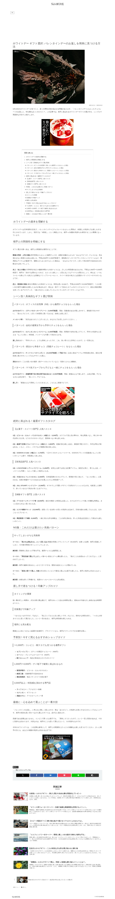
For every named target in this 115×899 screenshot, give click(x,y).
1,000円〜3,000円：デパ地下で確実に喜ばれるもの (41, 208)
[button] (92, 775)
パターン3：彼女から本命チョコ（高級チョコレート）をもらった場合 (47, 170)
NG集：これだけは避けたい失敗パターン (39, 187)
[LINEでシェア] (78, 775)
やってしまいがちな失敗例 (34, 189)
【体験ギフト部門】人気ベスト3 (36, 184)
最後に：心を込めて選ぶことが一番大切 (39, 214)
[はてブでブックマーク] (50, 775)
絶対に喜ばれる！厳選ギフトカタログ (38, 176)
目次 (26, 153)
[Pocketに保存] (64, 775)
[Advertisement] (57, 27)
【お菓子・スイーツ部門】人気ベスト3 (38, 178)
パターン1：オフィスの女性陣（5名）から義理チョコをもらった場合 (47, 165)
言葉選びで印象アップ (33, 197)
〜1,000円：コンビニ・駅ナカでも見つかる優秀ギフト (42, 206)
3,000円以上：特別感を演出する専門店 (38, 211)
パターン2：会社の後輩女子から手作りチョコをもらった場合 (44, 168)
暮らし (16, 767)
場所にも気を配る (31, 200)
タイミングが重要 (31, 195)
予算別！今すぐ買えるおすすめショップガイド (41, 203)
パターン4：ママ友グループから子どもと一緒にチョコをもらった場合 (47, 173)
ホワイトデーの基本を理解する (36, 157)
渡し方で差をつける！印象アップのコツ (39, 192)
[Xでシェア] (22, 775)
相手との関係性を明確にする (35, 160)
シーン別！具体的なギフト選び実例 (37, 162)
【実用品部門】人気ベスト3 (34, 181)
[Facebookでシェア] (36, 775)
